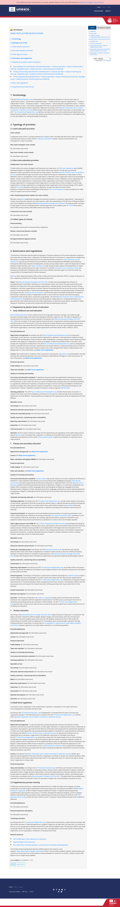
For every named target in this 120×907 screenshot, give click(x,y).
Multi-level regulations (45, 350)
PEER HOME (98, 11)
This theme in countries (103, 28)
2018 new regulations (66, 168)
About (108, 11)
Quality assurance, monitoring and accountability (46, 69)
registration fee (64, 354)
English (99, 7)
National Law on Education (34, 293)
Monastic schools (73, 268)
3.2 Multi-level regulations (19, 83)
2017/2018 (70, 205)
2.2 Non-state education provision (21, 50)
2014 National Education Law (31, 713)
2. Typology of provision (18, 43)
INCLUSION (93, 33)
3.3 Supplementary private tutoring (22, 87)
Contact (31, 891)
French (104, 7)
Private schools (41, 479)
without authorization (45, 437)
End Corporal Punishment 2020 (60, 515)
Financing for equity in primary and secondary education (100, 50)
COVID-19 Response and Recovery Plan (52, 524)
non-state (20, 187)
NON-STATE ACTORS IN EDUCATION (100, 39)
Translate (108, 60)
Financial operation (58, 67)
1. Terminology (15, 39)
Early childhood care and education (24, 67)
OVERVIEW (93, 31)
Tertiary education (19, 77)
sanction (18, 435)
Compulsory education (44, 139)
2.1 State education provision (20, 47)
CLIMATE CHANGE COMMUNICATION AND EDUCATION (100, 36)
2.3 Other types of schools (18, 54)
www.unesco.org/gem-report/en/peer (91, 2)
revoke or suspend (44, 598)
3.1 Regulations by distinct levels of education (25, 62)
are (23, 199)
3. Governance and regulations (21, 58)
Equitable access (23, 69)
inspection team (72, 576)
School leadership (96, 43)
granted (69, 505)
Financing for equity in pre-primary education (98, 46)
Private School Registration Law (49, 501)
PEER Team (24, 891)
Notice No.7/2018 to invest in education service (40, 733)
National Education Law (25, 99)
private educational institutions (51, 746)
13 (48, 268)
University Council (61, 268)
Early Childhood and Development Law (44, 392)
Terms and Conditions (14, 891)
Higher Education (37, 266)
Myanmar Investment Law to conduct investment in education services (37, 717)
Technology (94, 41)
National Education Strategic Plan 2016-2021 (50, 203)
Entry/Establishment (44, 67)
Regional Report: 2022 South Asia (24, 842)
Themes (92, 28)
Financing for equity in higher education (99, 53)
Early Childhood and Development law (55, 335)
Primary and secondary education (24, 72)
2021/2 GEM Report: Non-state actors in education (29, 839)
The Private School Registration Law (26, 112)
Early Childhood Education (19, 315)
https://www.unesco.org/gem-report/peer (29, 851)
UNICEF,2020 (65, 388)
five (43, 137)
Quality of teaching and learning (66, 77)
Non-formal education (56, 189)
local (14, 276)
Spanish (109, 7)
